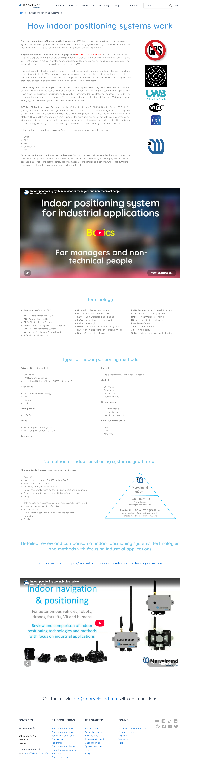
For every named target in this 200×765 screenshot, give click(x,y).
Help (120, 742)
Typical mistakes (93, 746)
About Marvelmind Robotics (132, 728)
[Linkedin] (170, 726)
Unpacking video (93, 742)
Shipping (122, 735)
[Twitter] (176, 726)
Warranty (123, 739)
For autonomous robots (64, 728)
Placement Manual (94, 739)
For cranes (57, 742)
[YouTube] (157, 721)
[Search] (171, 5)
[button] (63, 5)
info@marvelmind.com (96, 698)
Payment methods (127, 732)
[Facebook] (164, 726)
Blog (87, 753)
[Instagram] (163, 721)
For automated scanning (64, 750)
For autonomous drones (64, 732)
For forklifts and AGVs (63, 735)
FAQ (87, 750)
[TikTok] (169, 721)
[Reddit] (175, 721)
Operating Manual (94, 732)
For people (57, 739)
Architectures (91, 735)
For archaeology (60, 757)
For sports (57, 753)
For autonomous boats (63, 746)
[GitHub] (157, 726)
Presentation (91, 728)
